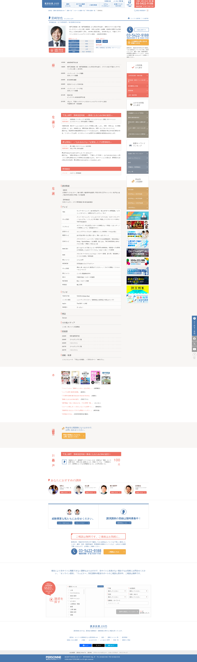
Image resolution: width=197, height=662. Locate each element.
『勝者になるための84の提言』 (70, 399)
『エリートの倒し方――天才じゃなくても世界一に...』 (77, 407)
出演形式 (132, 588)
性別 (109, 594)
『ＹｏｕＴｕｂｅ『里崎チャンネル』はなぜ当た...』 (77, 388)
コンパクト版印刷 (135, 18)
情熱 (86, 44)
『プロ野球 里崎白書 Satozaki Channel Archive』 (76, 396)
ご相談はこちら (113, 552)
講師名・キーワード (114, 600)
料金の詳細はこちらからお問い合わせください (71, 436)
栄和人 (62, 486)
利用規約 (106, 1)
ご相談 (83, 640)
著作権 (90, 652)
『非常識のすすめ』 (67, 414)
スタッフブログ (80, 523)
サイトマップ (124, 652)
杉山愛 (87, 486)
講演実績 (124, 637)
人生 (71, 590)
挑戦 (86, 46)
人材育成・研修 (75, 604)
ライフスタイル (75, 593)
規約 (102, 637)
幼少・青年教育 (86, 51)
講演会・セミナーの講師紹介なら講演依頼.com (84, 637)
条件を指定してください (127, 611)
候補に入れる (64, 492)
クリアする (100, 586)
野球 (86, 41)
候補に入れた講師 (72, 640)
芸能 (71, 615)
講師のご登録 (126, 640)
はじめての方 (93, 640)
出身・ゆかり (134, 594)
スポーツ (73, 41)
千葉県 (105, 41)
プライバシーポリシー (100, 652)
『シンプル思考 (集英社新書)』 (70, 392)
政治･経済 (73, 596)
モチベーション (74, 44)
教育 (74, 51)
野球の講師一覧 (91, 10)
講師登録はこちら (122, 523)
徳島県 (99, 41)
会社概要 (72, 652)
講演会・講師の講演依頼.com (56, 10)
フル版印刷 (145, 18)
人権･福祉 (73, 609)
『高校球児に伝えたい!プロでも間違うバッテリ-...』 (76, 410)
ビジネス (73, 49)
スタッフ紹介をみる (63, 523)
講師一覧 (69, 10)
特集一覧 (116, 640)
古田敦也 (138, 486)
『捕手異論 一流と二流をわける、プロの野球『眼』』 (77, 403)
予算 (109, 588)
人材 (86, 49)
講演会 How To (81, 652)
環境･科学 (73, 612)
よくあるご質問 (117, 1)
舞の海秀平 (113, 486)
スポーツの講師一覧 (79, 10)
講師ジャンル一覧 (113, 637)
